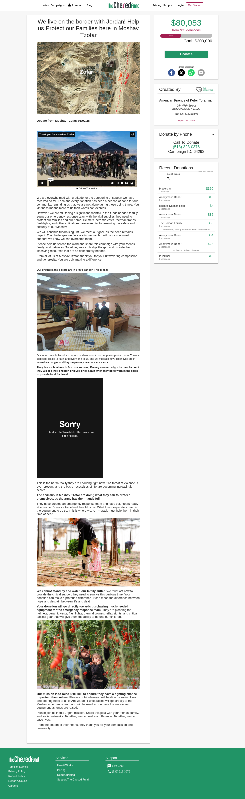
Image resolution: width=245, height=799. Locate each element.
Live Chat (117, 765)
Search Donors (173, 174)
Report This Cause (186, 120)
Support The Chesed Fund (73, 779)
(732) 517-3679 (121, 771)
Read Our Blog (66, 774)
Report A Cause (17, 780)
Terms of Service (18, 766)
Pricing (156, 5)
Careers (13, 785)
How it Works (65, 765)
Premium (77, 5)
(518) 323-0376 (186, 147)
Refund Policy (16, 776)
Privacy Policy (16, 771)
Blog (89, 5)
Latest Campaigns (53, 5)
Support (168, 5)
